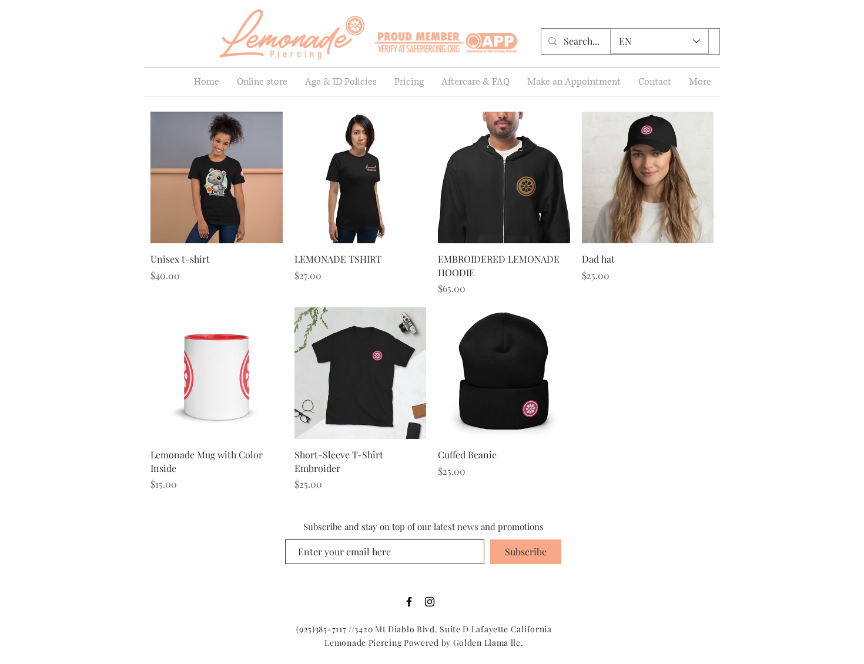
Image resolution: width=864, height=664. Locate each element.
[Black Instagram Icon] (429, 601)
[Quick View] (216, 178)
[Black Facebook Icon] (409, 601)
